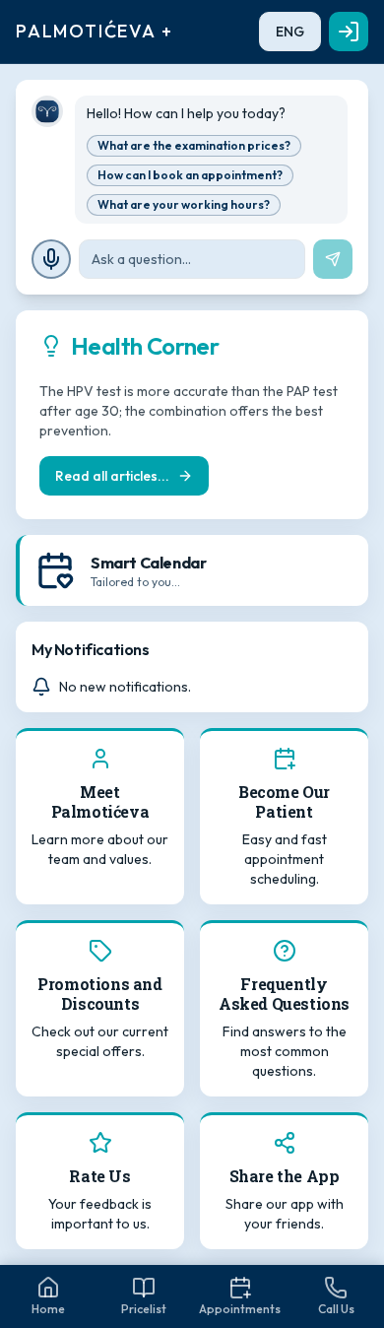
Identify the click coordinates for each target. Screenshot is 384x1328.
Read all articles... (112, 476)
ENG (290, 31)
